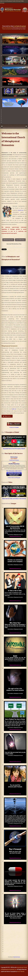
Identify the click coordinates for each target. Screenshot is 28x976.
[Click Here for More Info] (15, 43)
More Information (10, 470)
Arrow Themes (20, 971)
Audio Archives (18, 470)
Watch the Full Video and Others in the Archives (14, 498)
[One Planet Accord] (15, 96)
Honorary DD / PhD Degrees (14, 427)
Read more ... (7, 416)
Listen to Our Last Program (14, 477)
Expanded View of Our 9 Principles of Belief (14, 448)
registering (20, 210)
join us (14, 409)
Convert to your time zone (14, 460)
